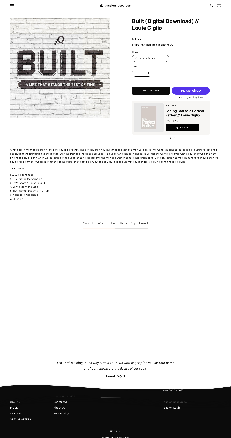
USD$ (113, 431)
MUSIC (14, 407)
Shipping (138, 44)
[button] (211, 5)
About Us (59, 407)
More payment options (190, 97)
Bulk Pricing (61, 413)
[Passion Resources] (115, 5)
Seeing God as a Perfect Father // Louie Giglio (184, 113)
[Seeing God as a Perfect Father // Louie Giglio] (149, 117)
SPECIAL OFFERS (20, 419)
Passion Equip (171, 407)
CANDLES (16, 413)
